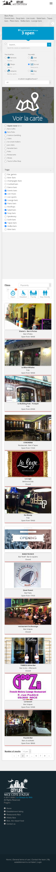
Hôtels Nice (11, 817)
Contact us (11, 823)
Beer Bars (11, 177)
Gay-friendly (45, 297)
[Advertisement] (20, 260)
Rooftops (11, 206)
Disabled (23, 297)
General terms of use (21, 859)
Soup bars (11, 213)
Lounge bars (12, 200)
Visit (35, 58)
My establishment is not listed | (32, 860)
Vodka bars (12, 226)
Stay (35, 71)
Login (39, 862)
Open (14, 293)
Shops (12, 64)
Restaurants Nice (14, 814)
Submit (49, 45)
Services (13, 58)
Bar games (12, 174)
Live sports (12, 197)
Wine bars (11, 229)
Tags (7, 169)
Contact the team (39, 859)
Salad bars (11, 210)
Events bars (12, 190)
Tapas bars (12, 223)
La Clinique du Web (24, 797)
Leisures (13, 71)
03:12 (14, 126)
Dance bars (12, 187)
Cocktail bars (12, 184)
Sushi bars (11, 219)
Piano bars (11, 203)
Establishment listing (15, 811)
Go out (36, 64)
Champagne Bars (14, 181)
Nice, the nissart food (15, 820)
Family (33, 297)
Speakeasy (11, 216)
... (31, 755)
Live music (11, 193)
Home (9, 808)
